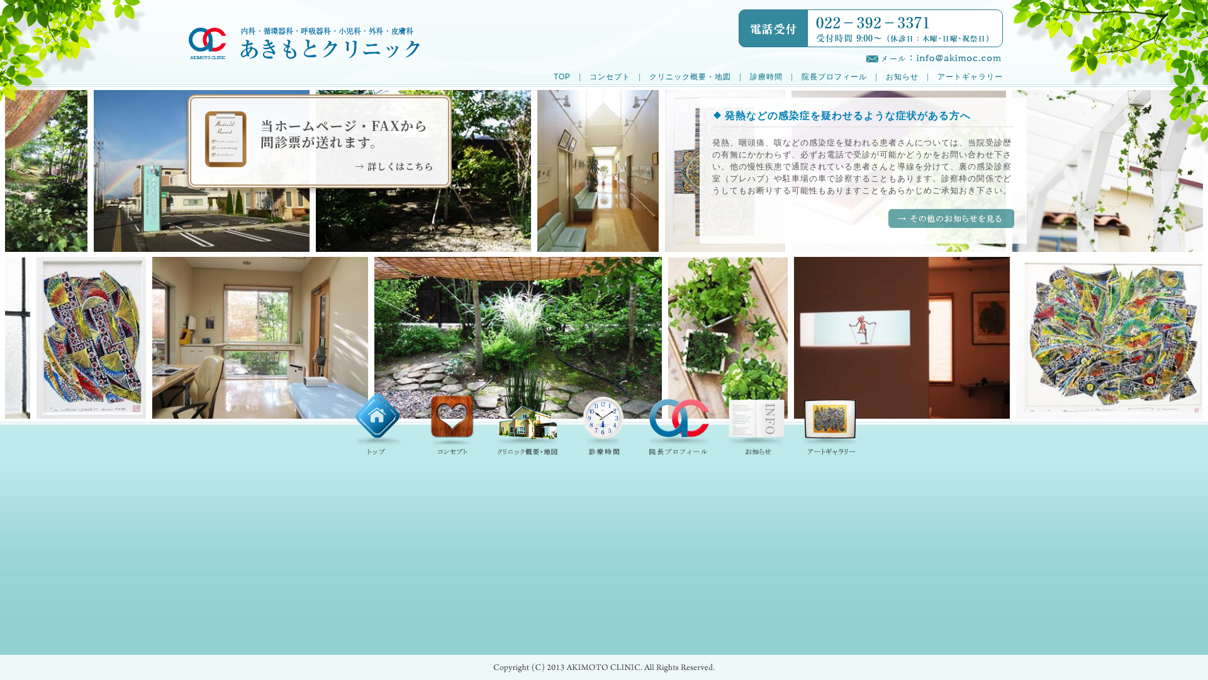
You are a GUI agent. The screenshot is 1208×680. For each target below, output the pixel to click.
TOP (562, 76)
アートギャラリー (970, 76)
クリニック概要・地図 (690, 76)
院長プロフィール (834, 76)
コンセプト (610, 76)
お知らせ (902, 76)
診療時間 (766, 76)
